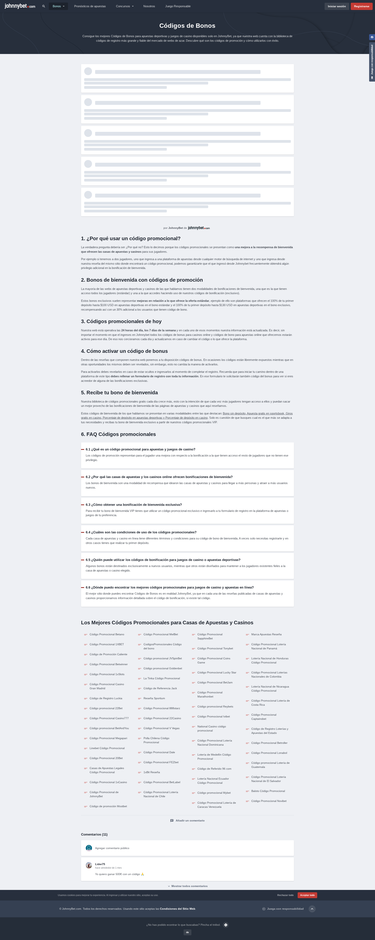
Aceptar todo (307, 895)
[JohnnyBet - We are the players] (20, 6)
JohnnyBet (175, 227)
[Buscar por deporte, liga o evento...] (44, 6)
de (187, 932)
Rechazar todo (285, 895)
